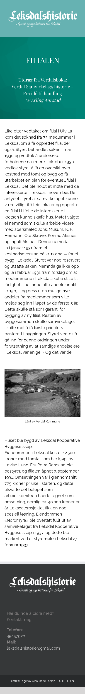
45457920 (16, 635)
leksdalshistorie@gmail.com (33, 648)
